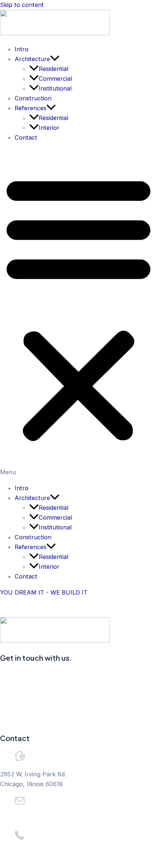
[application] (55, 59)
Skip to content (22, 4)
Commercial (55, 78)
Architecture (32, 59)
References (30, 108)
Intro (21, 49)
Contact (26, 137)
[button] (78, 313)
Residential (53, 68)
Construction (33, 98)
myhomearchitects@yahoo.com (44, 818)
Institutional (55, 88)
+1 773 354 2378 (23, 853)
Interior (49, 127)
